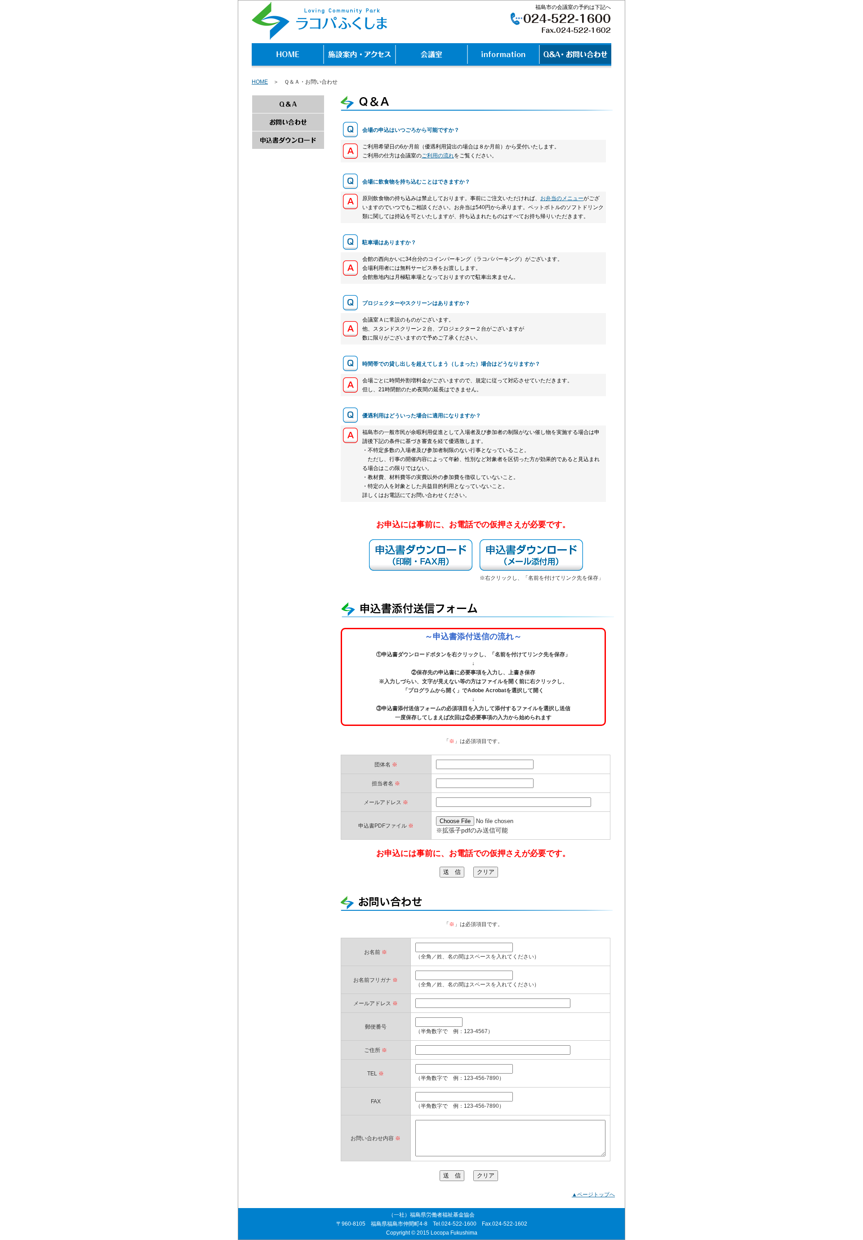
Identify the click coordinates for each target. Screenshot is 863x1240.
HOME (260, 82)
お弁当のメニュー (561, 198)
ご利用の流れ (438, 155)
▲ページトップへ (593, 1194)
